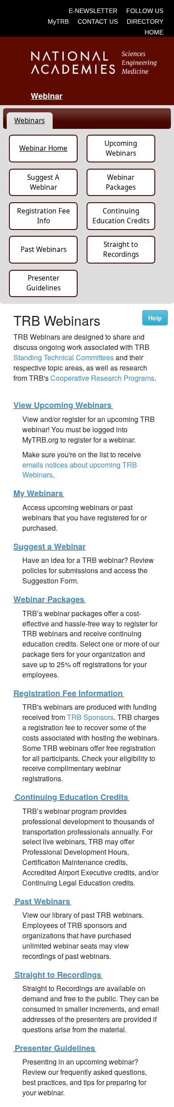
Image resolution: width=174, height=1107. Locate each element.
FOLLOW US (144, 10)
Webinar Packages (121, 182)
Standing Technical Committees (63, 357)
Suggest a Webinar (49, 546)
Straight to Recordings (121, 249)
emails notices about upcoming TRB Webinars (79, 470)
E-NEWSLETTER (93, 10)
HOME (154, 32)
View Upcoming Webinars (63, 405)
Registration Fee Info (43, 216)
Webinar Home (43, 148)
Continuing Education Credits (120, 216)
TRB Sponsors (90, 717)
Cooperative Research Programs (102, 378)
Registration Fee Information (68, 693)
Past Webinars (43, 249)
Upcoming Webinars (120, 148)
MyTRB (58, 21)
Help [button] (155, 317)
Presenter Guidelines (43, 283)
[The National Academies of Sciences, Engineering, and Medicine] (87, 61)
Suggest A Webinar (43, 182)
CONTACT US (98, 21)
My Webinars (38, 493)
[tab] (30, 120)
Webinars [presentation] (29, 120)
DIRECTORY (145, 21)
